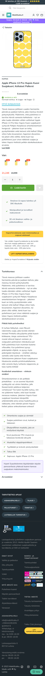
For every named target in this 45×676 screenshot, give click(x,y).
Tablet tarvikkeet (9, 598)
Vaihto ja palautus (10, 560)
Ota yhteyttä (7, 565)
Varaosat (6, 608)
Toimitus (28, 508)
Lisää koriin (20, 187)
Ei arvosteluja (22, 94)
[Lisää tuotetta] (20, 179)
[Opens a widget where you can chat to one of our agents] (36, 672)
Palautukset (10, 508)
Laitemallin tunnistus (14, 515)
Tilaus (30, 501)
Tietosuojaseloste (31, 567)
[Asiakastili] (34, 15)
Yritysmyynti (7, 579)
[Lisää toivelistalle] (39, 188)
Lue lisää (6, 148)
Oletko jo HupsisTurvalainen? (22, 259)
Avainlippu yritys (31, 610)
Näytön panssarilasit (11, 594)
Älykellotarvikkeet (9, 603)
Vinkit (4, 574)
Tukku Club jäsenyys (33, 624)
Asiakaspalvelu (11, 501)
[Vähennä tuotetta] (5, 179)
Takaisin (8, 27)
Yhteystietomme (31, 615)
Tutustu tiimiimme (32, 606)
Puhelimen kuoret (9, 589)
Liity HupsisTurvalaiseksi (22, 254)
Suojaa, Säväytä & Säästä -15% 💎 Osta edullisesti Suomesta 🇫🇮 (22, 21)
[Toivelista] (37, 15)
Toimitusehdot (8, 569)
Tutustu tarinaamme (33, 601)
